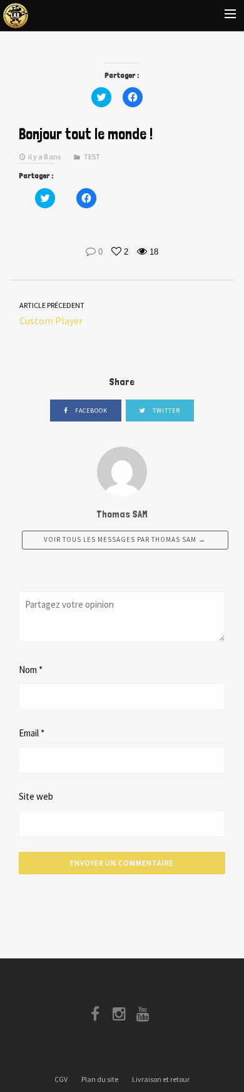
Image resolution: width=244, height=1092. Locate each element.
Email (31, 733)
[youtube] (146, 1016)
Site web (36, 796)
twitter (165, 410)
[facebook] (97, 1016)
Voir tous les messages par (125, 539)
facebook (90, 410)
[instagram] (122, 1016)
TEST (92, 156)
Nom (31, 670)
